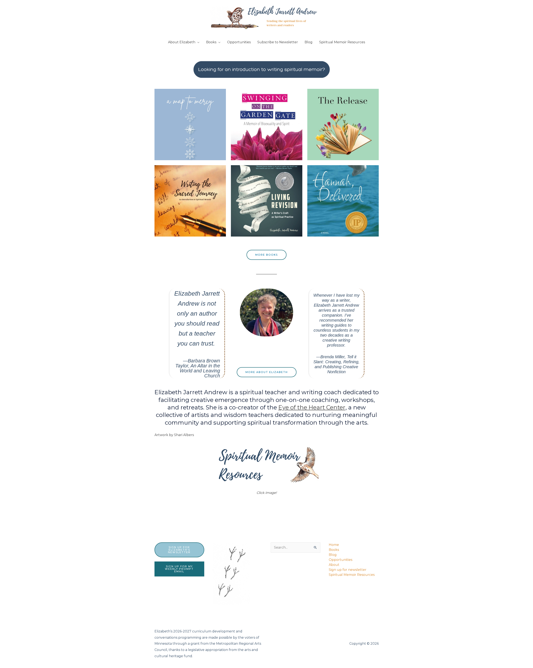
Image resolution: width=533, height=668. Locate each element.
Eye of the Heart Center (311, 407)
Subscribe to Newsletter (277, 42)
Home (334, 545)
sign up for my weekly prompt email (179, 569)
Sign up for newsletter (347, 570)
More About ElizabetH (266, 372)
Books (211, 42)
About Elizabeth (181, 42)
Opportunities (239, 42)
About (334, 565)
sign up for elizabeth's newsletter (179, 550)
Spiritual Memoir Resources (342, 42)
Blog (309, 42)
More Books (266, 254)
